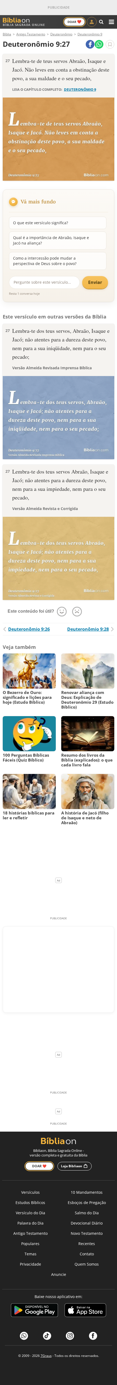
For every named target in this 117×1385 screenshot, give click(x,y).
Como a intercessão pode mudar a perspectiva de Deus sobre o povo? (44, 261)
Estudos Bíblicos (30, 1202)
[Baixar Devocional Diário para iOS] (85, 1311)
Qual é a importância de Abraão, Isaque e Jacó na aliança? (51, 240)
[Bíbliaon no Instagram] (70, 1336)
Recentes (86, 1243)
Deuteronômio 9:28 (88, 629)
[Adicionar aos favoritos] (110, 44)
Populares (30, 1243)
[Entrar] (92, 22)
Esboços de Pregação (87, 1202)
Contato (87, 1253)
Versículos (30, 1192)
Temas (30, 1253)
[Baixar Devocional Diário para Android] (34, 1311)
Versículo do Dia (30, 1212)
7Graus (46, 1355)
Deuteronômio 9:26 (29, 629)
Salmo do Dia (87, 1212)
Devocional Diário (87, 1223)
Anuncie (58, 1274)
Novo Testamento (87, 1233)
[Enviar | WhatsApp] (99, 44)
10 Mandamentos (87, 1192)
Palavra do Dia (30, 1223)
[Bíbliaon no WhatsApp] (24, 1336)
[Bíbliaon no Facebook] (93, 1336)
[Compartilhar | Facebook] (90, 44)
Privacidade (30, 1264)
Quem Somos (87, 1264)
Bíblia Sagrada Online (24, 25)
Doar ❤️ (39, 1166)
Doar (74, 21)
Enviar (95, 282)
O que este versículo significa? (40, 222)
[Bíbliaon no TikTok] (47, 1336)
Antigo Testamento (30, 1233)
